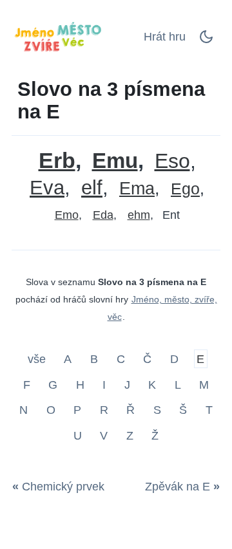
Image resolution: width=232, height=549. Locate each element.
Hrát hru (165, 36)
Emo (67, 215)
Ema (137, 188)
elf (91, 187)
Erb (57, 160)
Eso (172, 161)
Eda (103, 215)
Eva (47, 187)
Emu (115, 160)
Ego (185, 188)
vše (38, 359)
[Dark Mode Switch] (206, 40)
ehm (139, 215)
